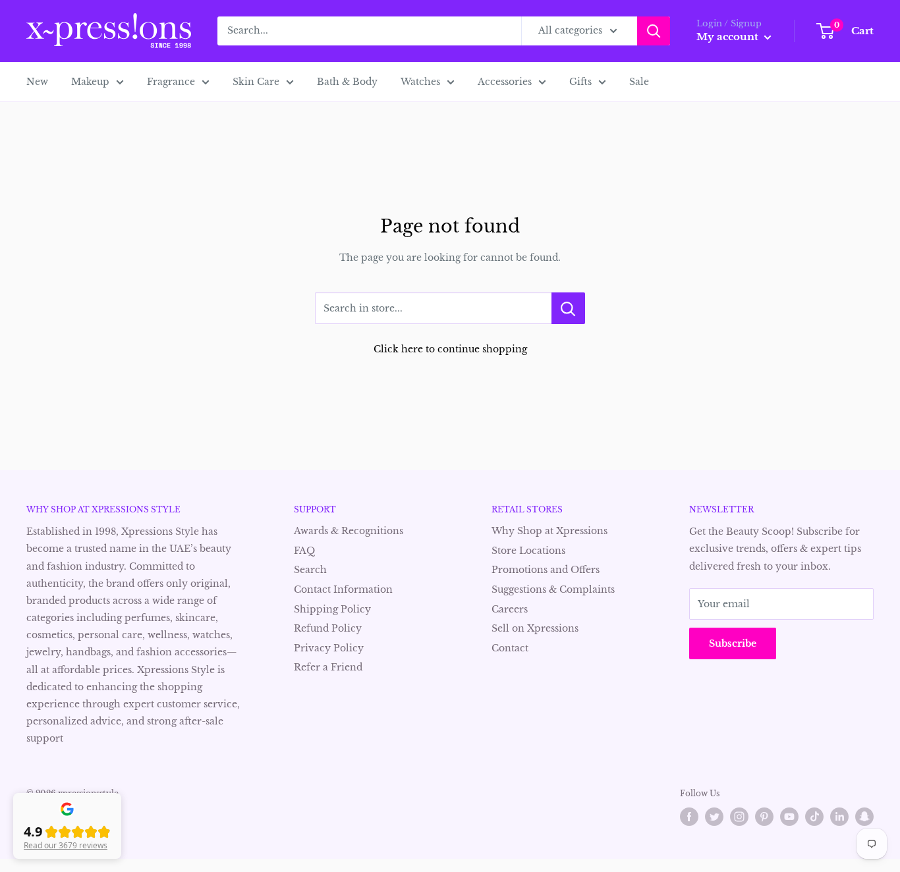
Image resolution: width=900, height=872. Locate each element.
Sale (639, 82)
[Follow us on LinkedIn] (839, 816)
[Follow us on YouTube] (789, 816)
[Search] (653, 30)
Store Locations (528, 551)
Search (310, 570)
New (37, 82)
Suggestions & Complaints (553, 589)
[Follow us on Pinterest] (764, 816)
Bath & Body (347, 82)
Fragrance (171, 82)
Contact (510, 648)
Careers (510, 609)
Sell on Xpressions (535, 628)
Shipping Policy (332, 609)
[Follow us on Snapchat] (864, 816)
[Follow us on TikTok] (814, 816)
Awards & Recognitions (348, 531)
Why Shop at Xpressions (549, 531)
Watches (420, 82)
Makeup (90, 82)
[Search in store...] (568, 308)
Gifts (580, 82)
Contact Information (343, 589)
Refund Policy (328, 628)
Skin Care (256, 82)
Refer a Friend (328, 667)
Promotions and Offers (546, 570)
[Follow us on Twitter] (714, 816)
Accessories (505, 82)
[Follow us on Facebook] (689, 816)
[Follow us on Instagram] (739, 816)
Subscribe (732, 643)
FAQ (304, 551)
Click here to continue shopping (450, 349)
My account (728, 36)
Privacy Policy (329, 648)
